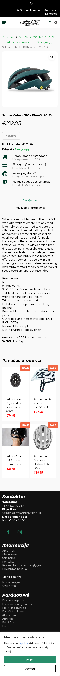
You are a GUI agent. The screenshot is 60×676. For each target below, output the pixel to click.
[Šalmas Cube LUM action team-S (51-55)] (15, 437)
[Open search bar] (56, 22)
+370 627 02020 (13, 505)
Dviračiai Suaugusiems (17, 604)
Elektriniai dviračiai (14, 607)
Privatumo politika (14, 569)
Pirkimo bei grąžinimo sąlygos (21, 565)
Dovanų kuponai (13, 600)
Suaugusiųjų (44, 42)
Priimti (30, 659)
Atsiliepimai (9, 554)
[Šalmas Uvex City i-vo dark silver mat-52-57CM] (15, 380)
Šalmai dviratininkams (19, 42)
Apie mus (8, 550)
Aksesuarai (9, 615)
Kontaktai (8, 561)
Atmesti (30, 668)
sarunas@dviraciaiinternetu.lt (21, 513)
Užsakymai (9, 585)
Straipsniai (9, 558)
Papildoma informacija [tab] (30, 207)
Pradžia (10, 37)
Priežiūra (8, 622)
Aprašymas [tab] (30, 200)
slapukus (23, 643)
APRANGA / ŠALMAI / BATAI (36, 37)
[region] (30, 654)
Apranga (8, 618)
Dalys (6, 626)
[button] (4, 22)
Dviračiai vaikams (13, 611)
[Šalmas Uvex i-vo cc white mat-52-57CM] (43, 380)
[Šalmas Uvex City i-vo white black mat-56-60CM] (43, 437)
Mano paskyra (11, 582)
